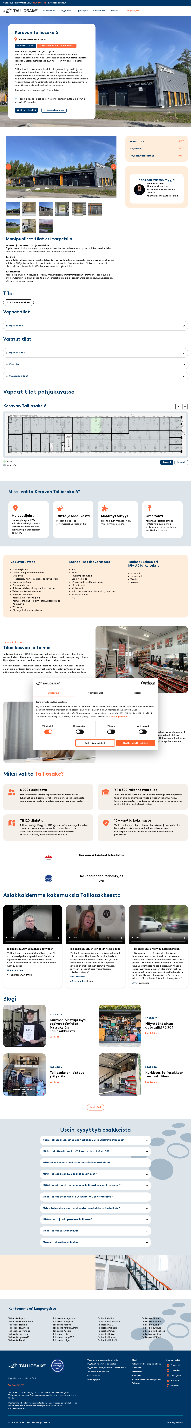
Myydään (66, 11)
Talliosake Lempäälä (63, 1337)
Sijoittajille (82, 11)
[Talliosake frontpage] (20, 11)
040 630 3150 (153, 193)
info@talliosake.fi (57, 3)
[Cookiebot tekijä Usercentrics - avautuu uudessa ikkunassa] (143, 683)
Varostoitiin (137, 1372)
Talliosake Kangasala (64, 1319)
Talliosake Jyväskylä (18, 1337)
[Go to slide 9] (46, 226)
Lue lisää (54, 1037)
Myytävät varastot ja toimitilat (101, 1364)
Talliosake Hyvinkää (18, 1328)
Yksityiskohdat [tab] (95, 693)
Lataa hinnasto (55, 110)
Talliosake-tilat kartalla (98, 1372)
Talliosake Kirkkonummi (65, 1328)
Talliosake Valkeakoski (153, 1331)
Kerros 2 (181, 462)
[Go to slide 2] (29, 209)
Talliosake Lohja (61, 1340)
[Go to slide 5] (79, 209)
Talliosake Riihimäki (108, 1340)
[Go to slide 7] (13, 226)
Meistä (114, 11)
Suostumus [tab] (53, 693)
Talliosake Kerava (62, 1325)
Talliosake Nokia (106, 1319)
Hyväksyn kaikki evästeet (135, 743)
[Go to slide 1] (13, 209)
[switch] (80, 732)
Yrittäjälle (136, 1376)
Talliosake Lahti (61, 1334)
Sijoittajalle (137, 1368)
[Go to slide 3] (46, 209)
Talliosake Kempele (63, 1322)
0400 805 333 (39, 3)
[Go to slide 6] (95, 209)
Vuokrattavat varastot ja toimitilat (103, 1360)
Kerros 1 (166, 462)
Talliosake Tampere (152, 1322)
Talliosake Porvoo (106, 1331)
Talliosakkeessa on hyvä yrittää (146, 1379)
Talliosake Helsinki (17, 1325)
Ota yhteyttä (133, 11)
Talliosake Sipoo (150, 1319)
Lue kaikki (95, 1107)
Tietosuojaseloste (118, 716)
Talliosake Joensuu (18, 1334)
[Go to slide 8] (29, 226)
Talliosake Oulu (105, 1325)
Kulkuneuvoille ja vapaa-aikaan (146, 1364)
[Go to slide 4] (62, 209)
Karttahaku (99, 11)
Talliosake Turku (150, 1325)
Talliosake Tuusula (151, 1328)
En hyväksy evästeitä (95, 743)
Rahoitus (136, 1383)
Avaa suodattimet (20, 302)
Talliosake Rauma (107, 1337)
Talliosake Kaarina (17, 1340)
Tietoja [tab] (137, 693)
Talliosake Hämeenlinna (21, 1322)
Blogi (134, 1360)
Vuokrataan (49, 11)
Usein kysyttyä (94, 1379)
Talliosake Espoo (16, 1319)
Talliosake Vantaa (151, 1334)
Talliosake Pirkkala (107, 1328)
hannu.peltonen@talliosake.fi (163, 196)
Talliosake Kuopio (62, 1331)
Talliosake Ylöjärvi (151, 1337)
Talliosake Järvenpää (19, 1331)
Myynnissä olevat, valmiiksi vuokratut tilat (106, 1368)
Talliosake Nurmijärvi (109, 1322)
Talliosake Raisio (106, 1334)
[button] (119, 10)
